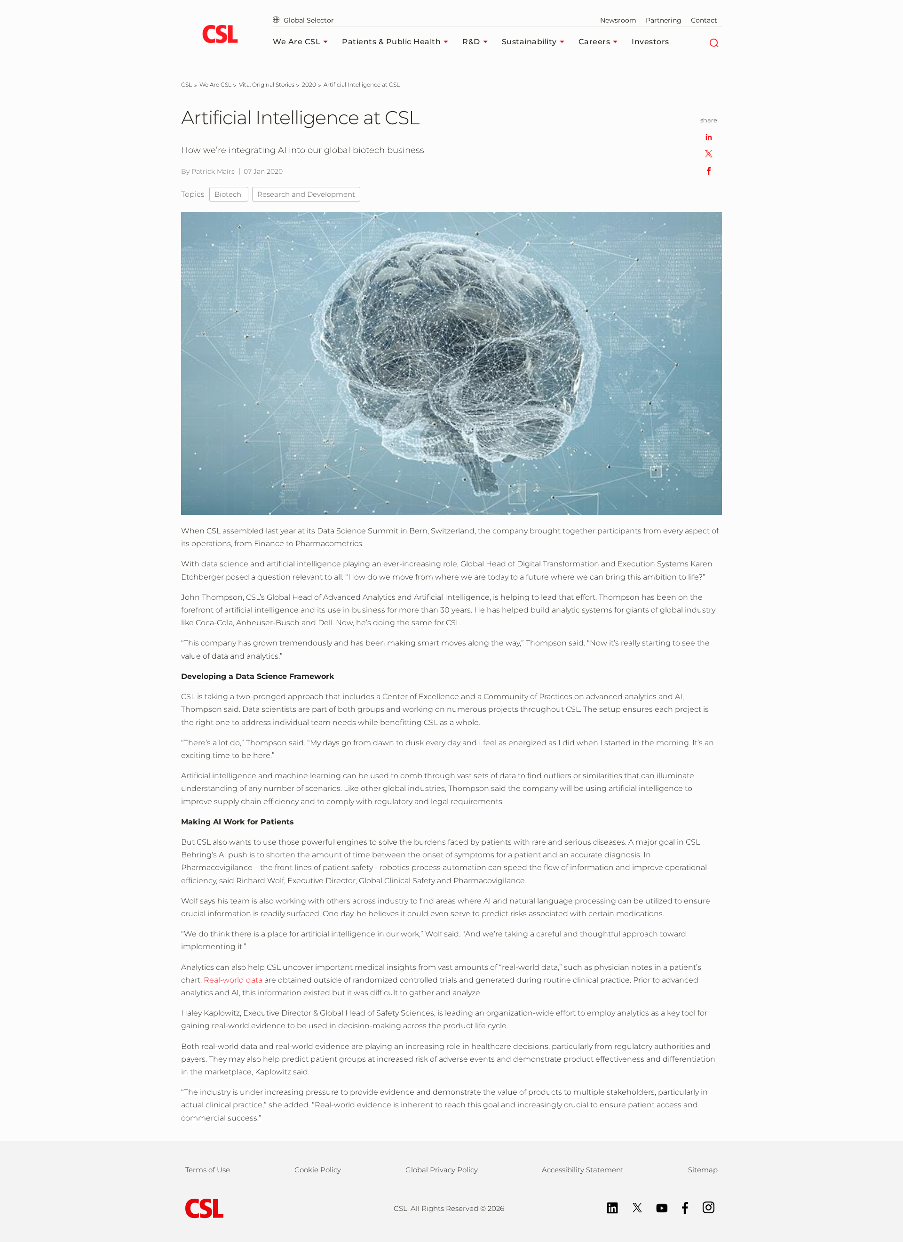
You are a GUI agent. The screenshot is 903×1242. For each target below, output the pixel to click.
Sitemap (703, 1169)
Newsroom (618, 20)
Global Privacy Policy (441, 1169)
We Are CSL (296, 41)
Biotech (228, 194)
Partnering (663, 20)
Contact (704, 20)
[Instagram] (703, 1206)
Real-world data (233, 980)
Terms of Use (207, 1169)
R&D (471, 41)
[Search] (713, 42)
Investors (650, 41)
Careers (594, 41)
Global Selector (308, 20)
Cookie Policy (317, 1169)
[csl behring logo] (202, 1207)
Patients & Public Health (391, 41)
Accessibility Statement (583, 1169)
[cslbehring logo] (220, 35)
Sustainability (529, 41)
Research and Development (306, 194)
